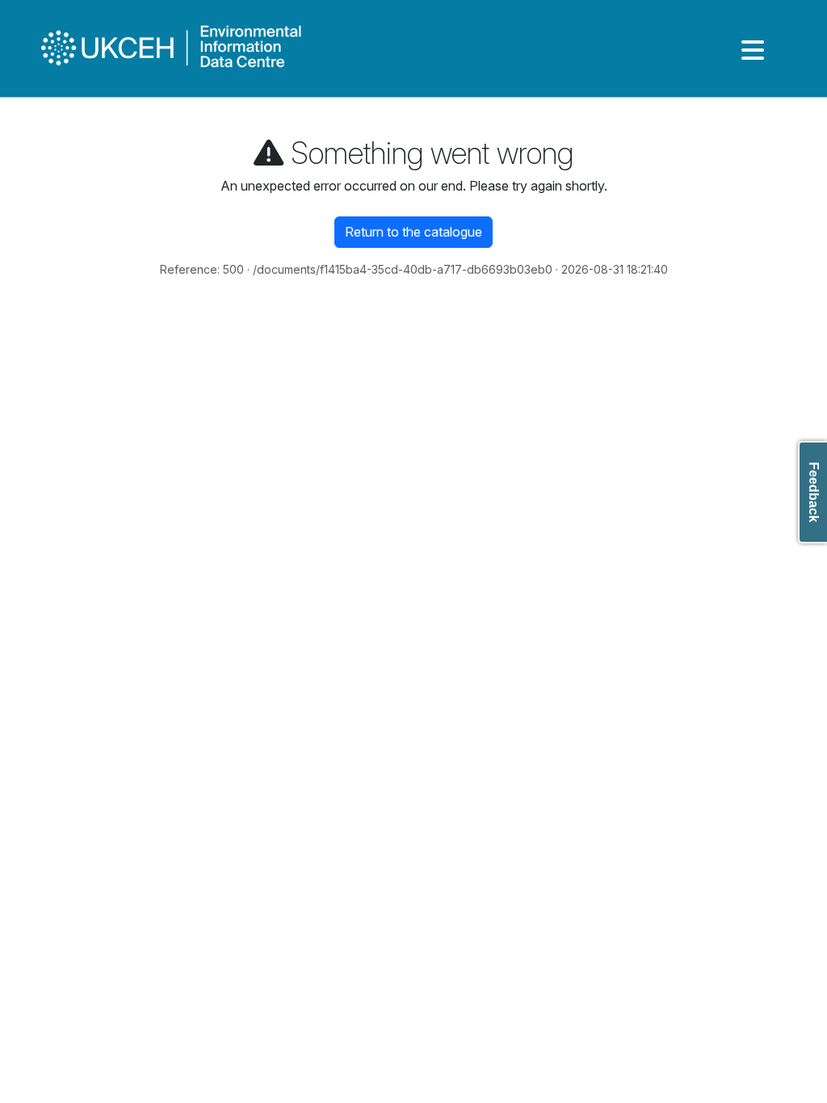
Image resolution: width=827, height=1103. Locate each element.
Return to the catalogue (413, 232)
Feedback (814, 492)
